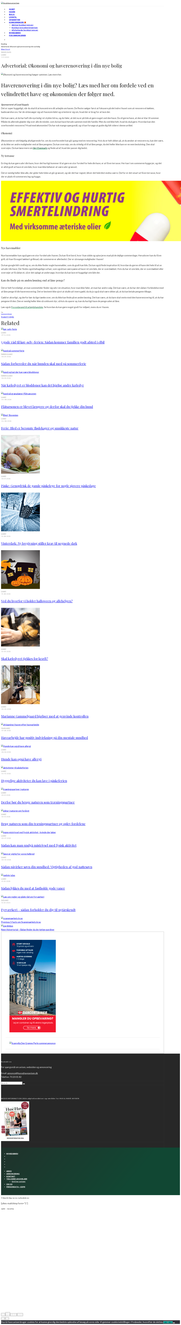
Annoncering (13, 1174)
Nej (170, 1322)
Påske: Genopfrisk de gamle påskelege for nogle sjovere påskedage (48, 486)
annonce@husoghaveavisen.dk (22, 1073)
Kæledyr (4, 354)
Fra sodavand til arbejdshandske (27, 307)
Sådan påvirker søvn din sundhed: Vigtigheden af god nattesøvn (46, 867)
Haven (12, 12)
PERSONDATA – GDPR (15, 1187)
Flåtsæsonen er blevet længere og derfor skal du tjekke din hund (47, 406)
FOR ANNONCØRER (17, 35)
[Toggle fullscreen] (13, 1314)
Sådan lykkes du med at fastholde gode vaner (33, 888)
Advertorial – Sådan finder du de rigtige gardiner (27, 929)
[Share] (7, 1314)
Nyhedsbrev (15, 33)
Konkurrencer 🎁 (17, 22)
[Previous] (3, 1318)
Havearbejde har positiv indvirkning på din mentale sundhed (44, 737)
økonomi (10, 314)
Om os (9, 1184)
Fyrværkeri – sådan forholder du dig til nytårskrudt (38, 910)
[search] (24, 1083)
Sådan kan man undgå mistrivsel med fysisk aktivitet (38, 845)
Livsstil (13, 17)
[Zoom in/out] (20, 1314)
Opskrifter (14, 20)
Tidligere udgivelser (16, 1179)
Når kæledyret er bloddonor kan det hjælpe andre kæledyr (42, 385)
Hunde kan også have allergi (21, 759)
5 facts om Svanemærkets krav (21, 922)
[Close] (3, 1314)
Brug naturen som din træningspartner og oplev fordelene (43, 824)
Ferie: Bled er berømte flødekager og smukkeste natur (39, 428)
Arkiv (9, 1171)
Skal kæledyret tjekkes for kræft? (24, 658)
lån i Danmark (40, 148)
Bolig (12, 14)
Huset (12, 9)
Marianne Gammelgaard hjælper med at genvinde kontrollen (45, 716)
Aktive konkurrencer (23, 25)
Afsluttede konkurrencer (25, 30)
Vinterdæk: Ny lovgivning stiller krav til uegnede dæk (39, 543)
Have (3, 728)
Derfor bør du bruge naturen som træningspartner (38, 802)
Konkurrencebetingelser (25, 28)
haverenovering (4, 314)
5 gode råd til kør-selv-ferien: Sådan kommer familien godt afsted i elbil (53, 342)
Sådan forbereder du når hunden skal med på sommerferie (43, 364)
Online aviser (19, 1182)
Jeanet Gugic (6, 52)
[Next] (7, 1318)
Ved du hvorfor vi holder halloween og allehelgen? (37, 601)
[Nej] (174, 1322)
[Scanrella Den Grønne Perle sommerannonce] (32, 1043)
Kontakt (10, 1176)
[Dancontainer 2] (32, 1031)
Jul (2, 900)
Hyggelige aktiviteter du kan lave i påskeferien (34, 781)
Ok (165, 1322)
